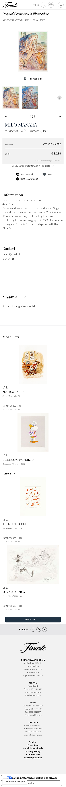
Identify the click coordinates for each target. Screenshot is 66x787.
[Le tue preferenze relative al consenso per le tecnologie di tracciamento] (14, 782)
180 (4, 519)
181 (4, 587)
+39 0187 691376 (36, 728)
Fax (26, 692)
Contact (33, 742)
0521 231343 (8, 259)
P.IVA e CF (27, 669)
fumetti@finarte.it (11, 254)
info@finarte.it (35, 695)
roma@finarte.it (36, 715)
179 (4, 455)
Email (27, 695)
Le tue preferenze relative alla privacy (34, 777)
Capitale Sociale (29, 675)
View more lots (33, 619)
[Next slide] (59, 98)
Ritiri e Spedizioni (33, 757)
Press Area (33, 745)
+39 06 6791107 (36, 709)
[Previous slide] (6, 98)
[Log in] (51, 5)
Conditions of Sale (33, 748)
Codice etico (33, 754)
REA (28, 672)
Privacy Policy (33, 751)
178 (4, 387)
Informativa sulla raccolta (19, 783)
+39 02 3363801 (36, 689)
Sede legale (27, 663)
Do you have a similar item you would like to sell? (33, 165)
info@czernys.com (35, 735)
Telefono (27, 689)
